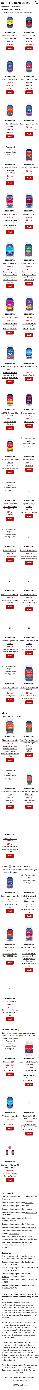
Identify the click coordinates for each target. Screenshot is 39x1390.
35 (10, 825)
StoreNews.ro (6, 6)
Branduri (15, 6)
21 (10, 491)
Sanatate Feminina (29, 375)
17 (10, 400)
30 (29, 674)
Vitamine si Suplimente (29, 130)
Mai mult (29, 12)
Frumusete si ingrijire (28, 600)
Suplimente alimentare (28, 556)
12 (29, 251)
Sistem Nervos (30, 1227)
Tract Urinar (29, 88)
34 (29, 779)
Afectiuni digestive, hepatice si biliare (23, 1239)
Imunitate (10, 44)
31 (10, 727)
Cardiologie (29, 1262)
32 (29, 727)
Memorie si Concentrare (10, 468)
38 (10, 935)
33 (10, 779)
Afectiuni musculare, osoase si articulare (10, 279)
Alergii (27, 1279)
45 (10, 1152)
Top (24, 12)
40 (10, 989)
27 (10, 628)
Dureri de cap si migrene (10, 651)
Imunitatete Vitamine (29, 698)
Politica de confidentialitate (24, 1378)
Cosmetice (9, 514)
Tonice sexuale (29, 421)
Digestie (10, 132)
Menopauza (29, 223)
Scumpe (19, 12)
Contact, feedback (20, 1380)
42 (29, 1049)
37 (29, 883)
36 (10, 883)
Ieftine (11, 12)
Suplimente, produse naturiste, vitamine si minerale (10, 223)
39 (29, 935)
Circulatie (10, 88)
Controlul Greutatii (31, 1268)
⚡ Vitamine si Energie (29, 174)
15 (10, 354)
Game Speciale (10, 696)
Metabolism (29, 1224)
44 (29, 1103)
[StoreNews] (19, 2)
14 (29, 305)
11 (10, 251)
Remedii (10, 179)
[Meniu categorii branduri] (2, 2)
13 (10, 305)
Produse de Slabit (10, 556)
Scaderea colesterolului (29, 558)
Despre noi (8, 1378)
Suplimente (29, 465)
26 (29, 581)
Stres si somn (13, 377)
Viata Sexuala (29, 44)
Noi (15, 12)
